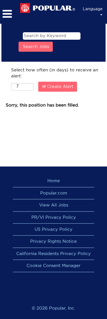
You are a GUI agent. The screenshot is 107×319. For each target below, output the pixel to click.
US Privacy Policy (53, 229)
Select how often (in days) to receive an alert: (54, 73)
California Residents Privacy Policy (53, 254)
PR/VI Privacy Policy (53, 217)
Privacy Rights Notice (53, 241)
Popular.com (53, 193)
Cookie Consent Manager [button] (53, 266)
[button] (8, 14)
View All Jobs (53, 205)
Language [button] (92, 9)
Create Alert (59, 87)
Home (53, 181)
